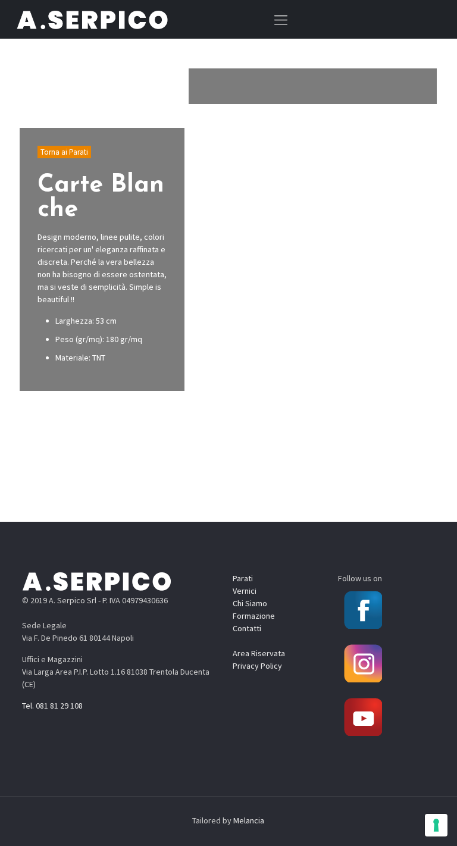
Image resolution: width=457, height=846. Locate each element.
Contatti (247, 628)
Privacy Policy (257, 665)
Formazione (254, 615)
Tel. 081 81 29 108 (52, 705)
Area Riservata (259, 653)
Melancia (248, 820)
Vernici (244, 590)
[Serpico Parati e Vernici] (92, 19)
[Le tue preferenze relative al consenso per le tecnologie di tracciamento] (436, 825)
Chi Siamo (250, 603)
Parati (243, 578)
